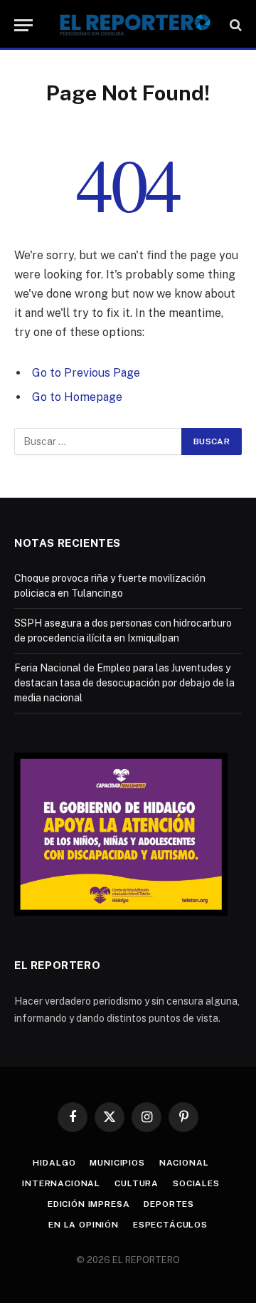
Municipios (117, 1163)
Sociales (196, 1183)
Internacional (61, 1183)
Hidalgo (54, 1163)
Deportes (169, 1204)
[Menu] (23, 25)
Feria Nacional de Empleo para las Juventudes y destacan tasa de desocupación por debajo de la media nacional (124, 682)
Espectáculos (170, 1225)
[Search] (234, 25)
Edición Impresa (89, 1204)
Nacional (184, 1163)
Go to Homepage (77, 397)
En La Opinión (83, 1225)
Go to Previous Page (86, 373)
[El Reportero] (135, 25)
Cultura (136, 1183)
